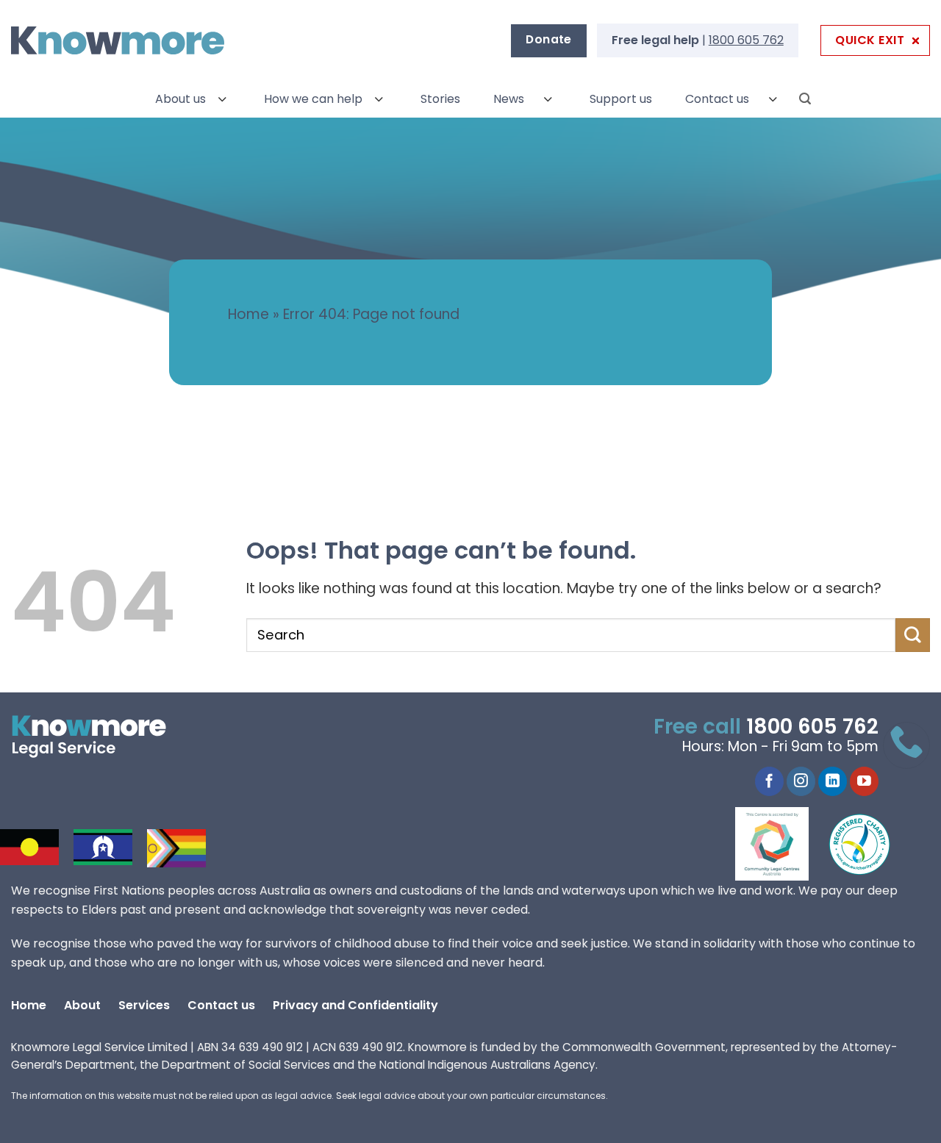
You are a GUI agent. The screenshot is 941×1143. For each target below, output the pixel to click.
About (82, 1005)
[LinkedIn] (832, 781)
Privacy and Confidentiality (355, 1005)
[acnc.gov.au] (860, 844)
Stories (440, 98)
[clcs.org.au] (783, 844)
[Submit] (912, 635)
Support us (621, 98)
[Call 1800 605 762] (906, 745)
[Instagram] (801, 781)
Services (144, 1005)
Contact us (717, 98)
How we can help (313, 98)
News (508, 98)
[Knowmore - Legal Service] (117, 40)
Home (248, 314)
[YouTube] (864, 781)
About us (180, 98)
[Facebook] (769, 781)
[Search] (805, 99)
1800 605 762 (746, 40)
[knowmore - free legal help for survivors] (101, 736)
